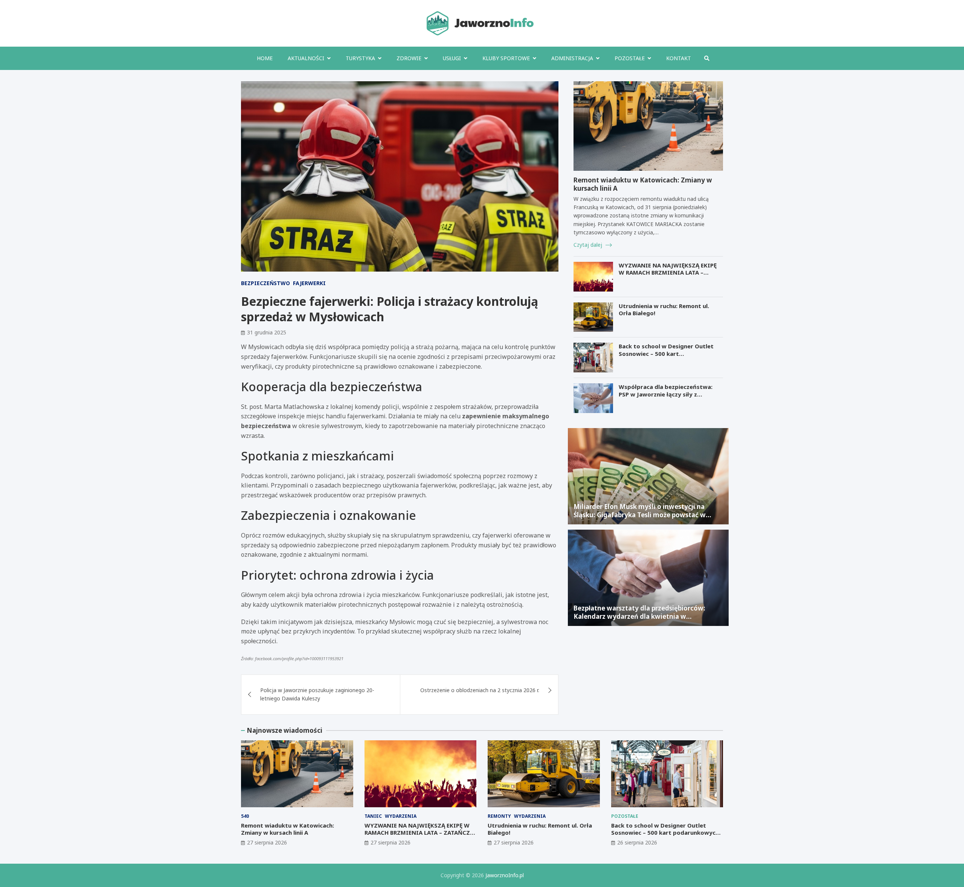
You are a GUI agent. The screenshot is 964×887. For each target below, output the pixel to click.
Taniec (373, 816)
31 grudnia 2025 (266, 332)
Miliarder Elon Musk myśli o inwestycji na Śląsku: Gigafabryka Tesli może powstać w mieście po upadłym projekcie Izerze (640, 514)
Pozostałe (630, 58)
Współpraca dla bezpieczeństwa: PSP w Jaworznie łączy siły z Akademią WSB (665, 394)
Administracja (572, 58)
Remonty (499, 816)
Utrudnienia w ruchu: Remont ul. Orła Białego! (664, 309)
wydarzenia (400, 816)
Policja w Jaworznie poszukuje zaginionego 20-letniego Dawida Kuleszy (317, 694)
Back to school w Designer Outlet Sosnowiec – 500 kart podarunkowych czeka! (666, 353)
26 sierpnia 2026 (637, 842)
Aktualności (306, 58)
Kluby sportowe (506, 58)
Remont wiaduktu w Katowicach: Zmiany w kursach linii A (643, 184)
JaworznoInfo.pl (504, 875)
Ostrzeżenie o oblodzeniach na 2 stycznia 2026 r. (479, 690)
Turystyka (360, 58)
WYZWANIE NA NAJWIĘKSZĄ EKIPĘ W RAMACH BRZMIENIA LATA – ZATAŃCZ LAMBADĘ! (668, 272)
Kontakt (678, 58)
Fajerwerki (309, 283)
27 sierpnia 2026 (267, 842)
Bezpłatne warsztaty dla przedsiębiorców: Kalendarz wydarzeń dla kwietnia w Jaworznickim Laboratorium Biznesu (639, 616)
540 (245, 816)
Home (265, 58)
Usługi (452, 58)
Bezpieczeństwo (265, 283)
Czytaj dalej (589, 244)
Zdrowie (409, 58)
